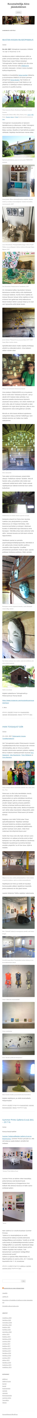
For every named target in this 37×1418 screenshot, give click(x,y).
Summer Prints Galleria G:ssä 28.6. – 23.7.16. (18, 1120)
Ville (32, 114)
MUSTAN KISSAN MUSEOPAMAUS (17, 39)
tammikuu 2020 (7, 1332)
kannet (4, 1384)
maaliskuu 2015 (6, 1367)
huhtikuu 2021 (6, 1329)
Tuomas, (8, 117)
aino (31, 714)
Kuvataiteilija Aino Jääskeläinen (18, 5)
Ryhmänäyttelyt (12, 714)
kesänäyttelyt (25, 712)
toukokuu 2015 (6, 1365)
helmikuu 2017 (6, 1351)
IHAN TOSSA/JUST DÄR (12, 726)
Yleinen (20, 714)
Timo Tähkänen (26, 755)
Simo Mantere (7, 757)
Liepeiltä (4, 1293)
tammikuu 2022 (7, 1325)
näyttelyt (5, 1393)
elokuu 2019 (5, 1334)
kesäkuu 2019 (6, 1337)
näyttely (4, 714)
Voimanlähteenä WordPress (10, 1414)
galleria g (22, 1266)
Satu (3, 119)
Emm (16, 117)
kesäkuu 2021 (6, 1327)
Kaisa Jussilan (23, 75)
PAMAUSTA (25, 66)
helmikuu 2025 (6, 1320)
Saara (12, 117)
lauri (20, 1268)
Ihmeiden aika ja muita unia (10, 1306)
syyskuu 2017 (6, 1344)
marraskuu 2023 (7, 1322)
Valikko (18, 12)
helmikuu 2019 (6, 1339)
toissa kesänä (15, 80)
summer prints (6, 1268)
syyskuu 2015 (6, 1358)
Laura (29, 114)
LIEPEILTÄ (5, 1297)
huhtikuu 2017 (6, 1348)
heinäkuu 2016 (6, 1353)
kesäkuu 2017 (6, 1346)
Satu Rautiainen (15, 755)
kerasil (4, 1386)
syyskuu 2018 (6, 1341)
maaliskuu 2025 (6, 1318)
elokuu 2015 (5, 1360)
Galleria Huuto (6, 1381)
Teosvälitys (5, 1400)
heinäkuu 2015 (6, 1362)
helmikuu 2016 (6, 1355)
